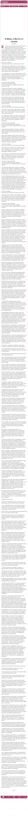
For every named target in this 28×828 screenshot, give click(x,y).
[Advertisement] (14, 22)
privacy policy (19, 797)
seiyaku (4, 2)
